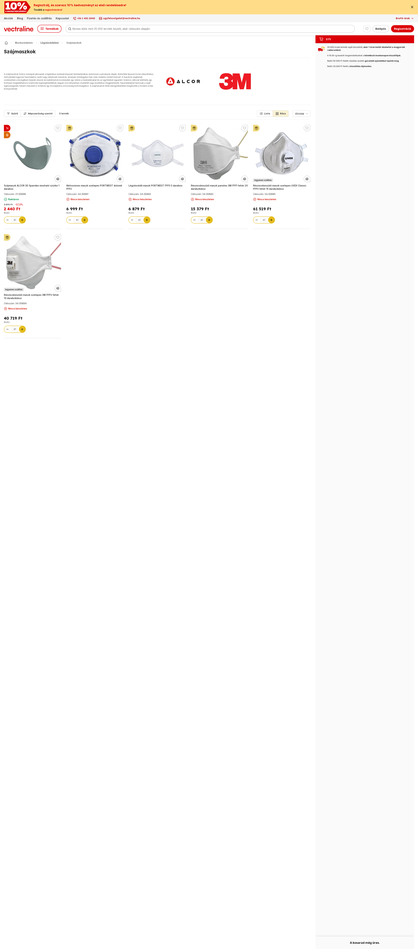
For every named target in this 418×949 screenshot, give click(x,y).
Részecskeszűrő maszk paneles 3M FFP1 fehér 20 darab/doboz (219, 187)
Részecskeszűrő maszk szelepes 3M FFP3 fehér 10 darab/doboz (31, 296)
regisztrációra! (53, 9)
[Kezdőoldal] (6, 43)
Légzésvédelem (49, 42)
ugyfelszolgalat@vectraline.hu (121, 18)
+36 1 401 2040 (86, 18)
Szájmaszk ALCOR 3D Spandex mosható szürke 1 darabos (31, 187)
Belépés (380, 28)
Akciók (8, 18)
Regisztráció (402, 28)
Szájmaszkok (73, 42)
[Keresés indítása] (69, 29)
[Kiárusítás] (7, 135)
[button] (265, 113)
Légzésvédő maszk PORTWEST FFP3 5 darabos (155, 185)
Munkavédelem (24, 42)
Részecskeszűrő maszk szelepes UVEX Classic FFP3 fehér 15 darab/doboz (279, 187)
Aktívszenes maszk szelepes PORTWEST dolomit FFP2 (94, 187)
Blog (20, 18)
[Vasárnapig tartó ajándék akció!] (69, 128)
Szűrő (14, 113)
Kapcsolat (62, 18)
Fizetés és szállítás (39, 18)
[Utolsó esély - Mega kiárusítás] (7, 128)
